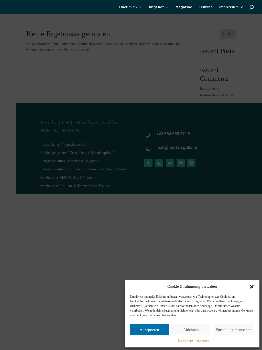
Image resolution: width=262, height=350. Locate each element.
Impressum (202, 341)
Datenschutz (185, 341)
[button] (251, 286)
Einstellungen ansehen (234, 330)
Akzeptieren (149, 330)
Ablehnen (191, 330)
